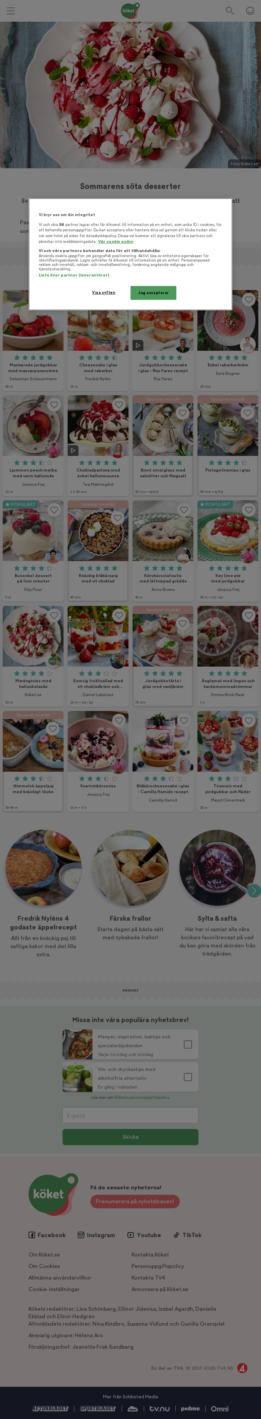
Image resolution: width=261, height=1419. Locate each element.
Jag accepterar (153, 293)
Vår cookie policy (116, 241)
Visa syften (103, 292)
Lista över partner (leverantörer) (74, 275)
